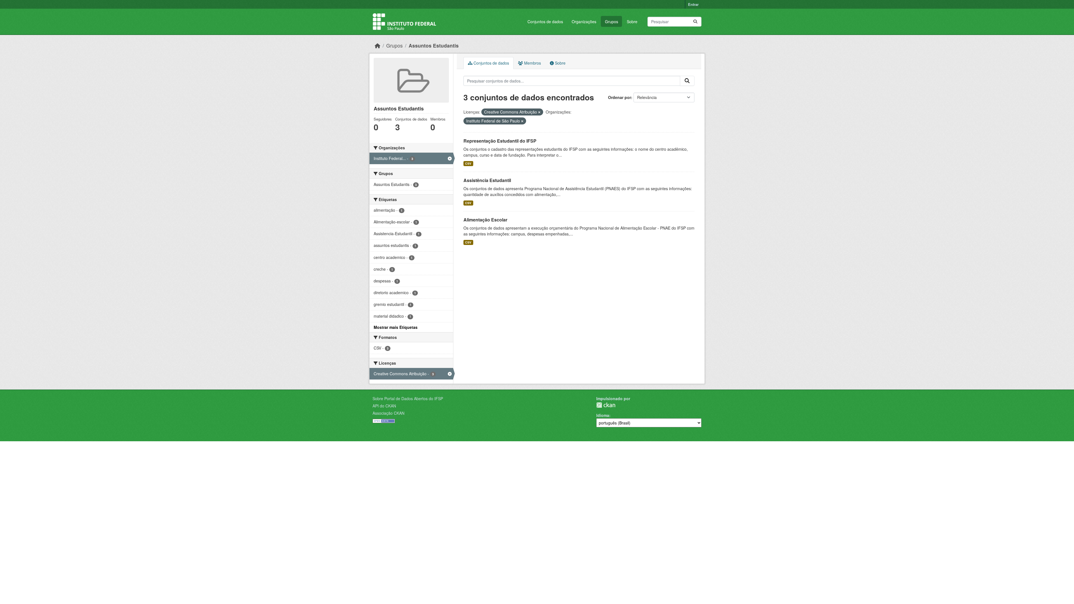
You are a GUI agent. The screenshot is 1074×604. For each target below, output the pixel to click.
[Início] (377, 45)
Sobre (632, 21)
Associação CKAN (388, 413)
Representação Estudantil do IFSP (499, 141)
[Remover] (539, 112)
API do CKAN (384, 406)
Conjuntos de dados (545, 21)
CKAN (605, 405)
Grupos (611, 21)
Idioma (602, 415)
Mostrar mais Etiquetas (396, 327)
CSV (468, 163)
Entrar (693, 4)
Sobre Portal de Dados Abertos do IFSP (408, 398)
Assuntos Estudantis (434, 45)
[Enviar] (695, 22)
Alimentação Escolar (485, 219)
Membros (532, 63)
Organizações (584, 21)
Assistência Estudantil (487, 180)
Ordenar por (619, 97)
